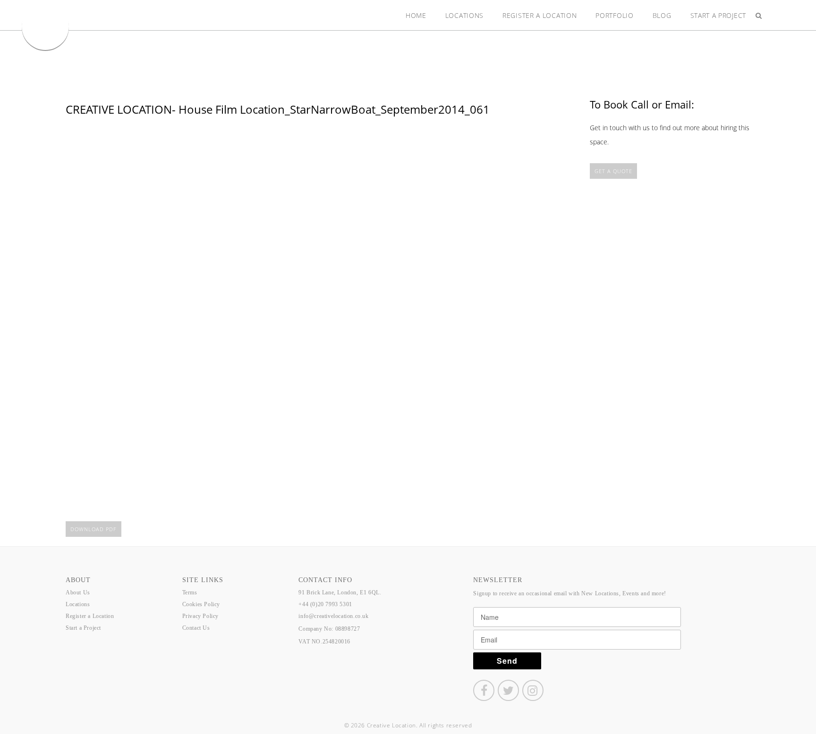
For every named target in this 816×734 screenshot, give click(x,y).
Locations (464, 15)
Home (416, 15)
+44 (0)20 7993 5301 (325, 604)
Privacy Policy (200, 616)
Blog (662, 15)
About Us (78, 592)
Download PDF (93, 529)
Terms (189, 592)
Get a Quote (613, 171)
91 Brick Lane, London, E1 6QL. (339, 592)
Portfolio (614, 15)
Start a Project (718, 15)
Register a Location (539, 15)
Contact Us (196, 628)
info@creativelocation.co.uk (333, 616)
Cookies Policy (201, 604)
